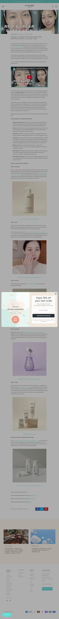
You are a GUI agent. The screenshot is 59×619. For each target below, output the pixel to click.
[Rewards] (7, 615)
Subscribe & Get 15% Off (43, 315)
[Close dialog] (56, 294)
